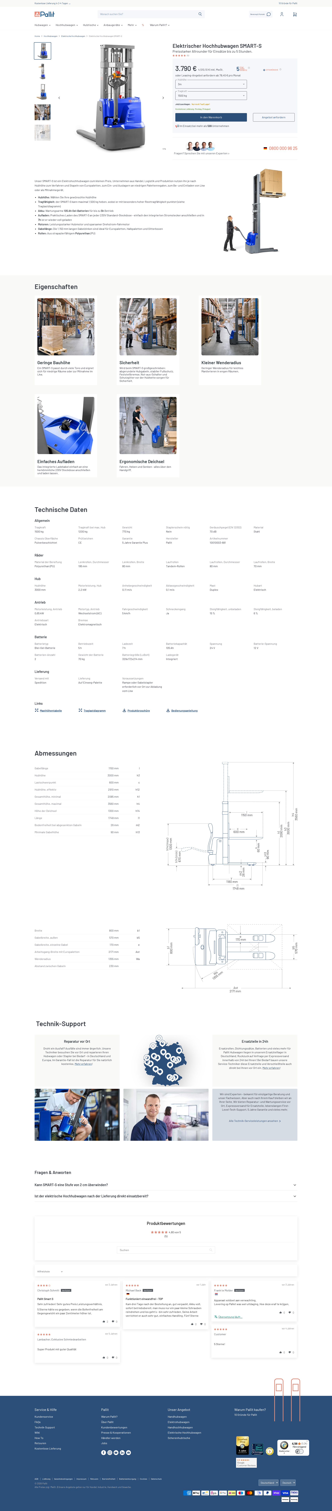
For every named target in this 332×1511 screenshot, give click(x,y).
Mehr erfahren (83, 1063)
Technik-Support (45, 1427)
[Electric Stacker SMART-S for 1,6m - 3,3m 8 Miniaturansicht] (42, 91)
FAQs (38, 1422)
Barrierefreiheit (108, 1479)
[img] (43, 1285)
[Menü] (307, 1442)
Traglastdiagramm (95, 710)
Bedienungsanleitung (184, 710)
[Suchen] (200, 14)
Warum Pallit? (158, 24)
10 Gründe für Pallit (288, 3)
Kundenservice (44, 1416)
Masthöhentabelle (51, 710)
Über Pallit (107, 1422)
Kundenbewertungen (114, 1427)
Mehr (131, 24)
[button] (179, 55)
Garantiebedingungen (63, 1479)
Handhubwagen (177, 1416)
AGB (36, 1479)
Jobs (104, 1443)
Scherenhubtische (179, 1437)
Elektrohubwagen (179, 1422)
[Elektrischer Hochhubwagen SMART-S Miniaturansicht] (42, 51)
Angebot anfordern (274, 117)
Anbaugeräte (112, 24)
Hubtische (89, 24)
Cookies (143, 1479)
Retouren (40, 1443)
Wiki (37, 1432)
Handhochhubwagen (180, 1427)
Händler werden (111, 1437)
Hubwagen (42, 24)
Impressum (81, 1479)
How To (39, 1437)
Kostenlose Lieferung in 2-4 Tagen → (53, 3)
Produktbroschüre (139, 710)
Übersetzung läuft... (230, 1316)
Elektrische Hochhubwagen (73, 36)
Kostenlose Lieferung (48, 1448)
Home (37, 36)
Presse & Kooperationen (116, 1432)
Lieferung (46, 1479)
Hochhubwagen (66, 24)
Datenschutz (156, 1479)
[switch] (299, 1451)
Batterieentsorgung (127, 1479)
